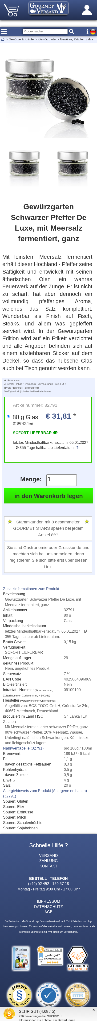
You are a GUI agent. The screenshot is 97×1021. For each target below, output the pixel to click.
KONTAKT (48, 866)
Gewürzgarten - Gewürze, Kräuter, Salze (65, 39)
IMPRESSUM (48, 901)
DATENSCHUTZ (48, 907)
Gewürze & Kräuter (22, 39)
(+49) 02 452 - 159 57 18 (48, 884)
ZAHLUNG (48, 861)
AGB (48, 912)
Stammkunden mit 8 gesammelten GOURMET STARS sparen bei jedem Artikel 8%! (48, 528)
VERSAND (48, 855)
